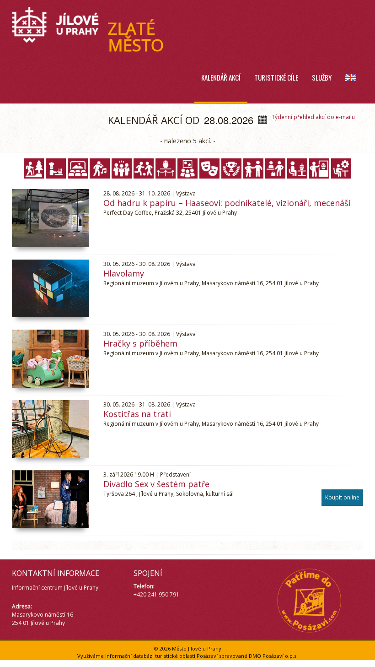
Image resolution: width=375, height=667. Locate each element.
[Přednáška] (187, 168)
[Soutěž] (231, 168)
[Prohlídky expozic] (165, 168)
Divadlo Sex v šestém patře (156, 483)
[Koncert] (100, 168)
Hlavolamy (123, 273)
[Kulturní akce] (122, 168)
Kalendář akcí (221, 77)
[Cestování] (34, 168)
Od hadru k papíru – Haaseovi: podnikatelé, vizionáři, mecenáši (227, 202)
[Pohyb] (144, 168)
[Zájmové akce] (341, 168)
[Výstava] (319, 168)
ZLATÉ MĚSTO (136, 36)
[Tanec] (253, 168)
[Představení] (209, 168)
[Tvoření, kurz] (297, 168)
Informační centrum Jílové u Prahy (55, 587)
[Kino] (78, 168)
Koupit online (342, 497)
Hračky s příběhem (140, 343)
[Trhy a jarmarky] (275, 168)
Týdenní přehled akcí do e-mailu (313, 117)
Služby (322, 77)
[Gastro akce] (56, 168)
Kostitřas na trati (137, 413)
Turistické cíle (276, 77)
